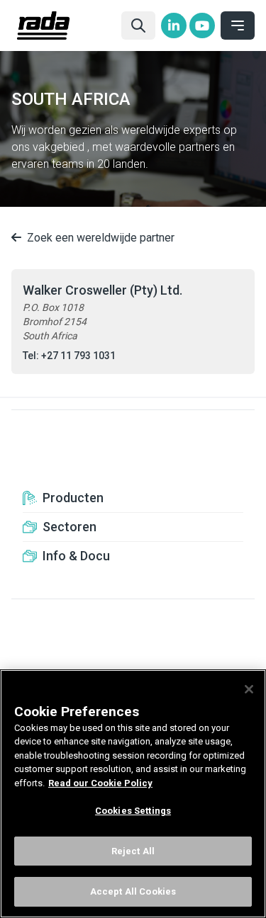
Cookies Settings (133, 810)
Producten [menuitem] (73, 497)
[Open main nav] (238, 25)
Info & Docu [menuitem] (76, 555)
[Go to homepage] (63, 25)
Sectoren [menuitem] (69, 526)
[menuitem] (174, 25)
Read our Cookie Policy (100, 783)
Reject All (133, 851)
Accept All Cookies (133, 891)
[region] (133, 793)
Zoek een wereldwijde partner (100, 237)
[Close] (249, 689)
